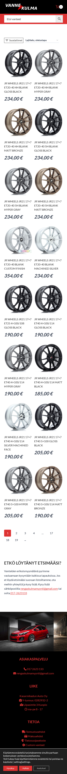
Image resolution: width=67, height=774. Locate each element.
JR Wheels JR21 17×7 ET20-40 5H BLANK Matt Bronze (48, 205)
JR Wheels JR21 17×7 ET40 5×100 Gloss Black (48, 441)
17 (51, 533)
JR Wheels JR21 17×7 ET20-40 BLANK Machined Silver (48, 264)
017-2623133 (18, 593)
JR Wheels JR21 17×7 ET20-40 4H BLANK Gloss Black (17, 87)
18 (7, 540)
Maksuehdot (35, 736)
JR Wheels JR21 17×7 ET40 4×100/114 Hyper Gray (17, 382)
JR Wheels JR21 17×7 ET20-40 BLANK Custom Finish (17, 264)
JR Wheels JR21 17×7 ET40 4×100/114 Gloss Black (48, 323)
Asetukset (41, 768)
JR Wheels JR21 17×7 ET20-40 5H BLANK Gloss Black (48, 146)
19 (16, 540)
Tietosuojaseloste (35, 740)
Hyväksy (10, 768)
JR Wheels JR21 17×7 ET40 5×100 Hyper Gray (17, 504)
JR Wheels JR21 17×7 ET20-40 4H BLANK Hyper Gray (48, 87)
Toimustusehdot (35, 731)
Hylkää (26, 768)
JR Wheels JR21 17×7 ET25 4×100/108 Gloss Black (17, 323)
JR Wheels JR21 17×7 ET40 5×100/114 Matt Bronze (48, 504)
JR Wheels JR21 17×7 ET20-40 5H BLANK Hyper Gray (17, 205)
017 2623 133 (35, 669)
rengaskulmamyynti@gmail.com (39, 588)
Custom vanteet (35, 745)
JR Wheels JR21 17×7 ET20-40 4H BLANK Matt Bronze (17, 146)
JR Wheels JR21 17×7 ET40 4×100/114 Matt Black (48, 382)
